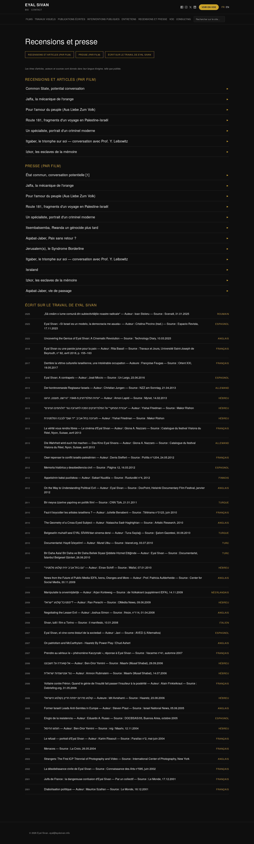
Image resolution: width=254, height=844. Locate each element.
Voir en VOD (209, 7)
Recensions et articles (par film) (49, 54)
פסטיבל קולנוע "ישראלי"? (58, 602)
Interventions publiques (103, 19)
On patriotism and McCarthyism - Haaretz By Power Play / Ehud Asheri (87, 643)
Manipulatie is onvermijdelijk (61, 592)
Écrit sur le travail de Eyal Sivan (129, 54)
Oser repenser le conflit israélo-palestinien (70, 457)
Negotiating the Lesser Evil (60, 612)
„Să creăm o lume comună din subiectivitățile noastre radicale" (82, 314)
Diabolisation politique (58, 789)
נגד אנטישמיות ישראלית (58, 673)
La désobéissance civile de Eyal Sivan (67, 769)
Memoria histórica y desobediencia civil (68, 467)
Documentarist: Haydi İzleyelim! (63, 543)
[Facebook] (182, 7)
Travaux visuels (45, 19)
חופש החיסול (51, 728)
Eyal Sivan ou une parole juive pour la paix (70, 348)
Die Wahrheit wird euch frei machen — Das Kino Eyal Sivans (81, 443)
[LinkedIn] (195, 7)
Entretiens (129, 19)
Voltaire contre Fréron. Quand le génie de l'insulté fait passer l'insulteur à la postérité (95, 683)
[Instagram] (186, 7)
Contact (36, 9)
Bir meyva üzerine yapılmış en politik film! (69, 502)
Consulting (183, 19)
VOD (171, 19)
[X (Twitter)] (190, 7)
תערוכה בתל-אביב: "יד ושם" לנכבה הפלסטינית (71, 418)
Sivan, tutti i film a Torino (59, 622)
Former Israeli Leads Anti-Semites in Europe (71, 708)
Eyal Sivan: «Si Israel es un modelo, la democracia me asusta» (82, 324)
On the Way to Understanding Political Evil (70, 488)
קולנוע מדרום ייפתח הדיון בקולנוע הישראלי (68, 698)
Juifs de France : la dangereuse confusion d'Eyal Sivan (77, 779)
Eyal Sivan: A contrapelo (59, 377)
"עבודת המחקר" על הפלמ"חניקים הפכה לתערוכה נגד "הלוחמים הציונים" (85, 408)
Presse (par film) (89, 54)
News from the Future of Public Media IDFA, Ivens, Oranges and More (86, 578)
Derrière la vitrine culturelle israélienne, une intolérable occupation (84, 363)
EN (227, 7)
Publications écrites (71, 19)
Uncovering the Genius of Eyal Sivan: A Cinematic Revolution (82, 338)
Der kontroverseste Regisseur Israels (66, 388)
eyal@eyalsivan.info (59, 832)
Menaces (49, 748)
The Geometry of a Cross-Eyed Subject (68, 523)
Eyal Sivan (37, 4)
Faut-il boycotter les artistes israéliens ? (68, 512)
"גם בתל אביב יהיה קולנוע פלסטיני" (64, 567)
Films (29, 19)
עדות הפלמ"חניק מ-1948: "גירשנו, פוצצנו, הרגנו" (72, 398)
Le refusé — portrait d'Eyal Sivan (64, 738)
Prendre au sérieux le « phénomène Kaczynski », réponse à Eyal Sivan (87, 653)
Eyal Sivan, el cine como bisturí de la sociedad (72, 633)
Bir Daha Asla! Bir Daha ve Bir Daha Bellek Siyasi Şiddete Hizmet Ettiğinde (90, 553)
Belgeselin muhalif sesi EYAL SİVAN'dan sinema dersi (77, 533)
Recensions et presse (152, 19)
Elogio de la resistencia (58, 718)
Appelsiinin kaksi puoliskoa (61, 478)
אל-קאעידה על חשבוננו (57, 663)
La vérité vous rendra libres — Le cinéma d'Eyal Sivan (77, 428)
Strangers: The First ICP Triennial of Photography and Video (81, 759)
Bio (27, 9)
